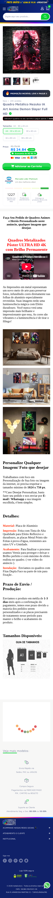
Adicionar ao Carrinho (28, 166)
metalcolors (17, 886)
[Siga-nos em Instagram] (10, 861)
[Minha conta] (42, 8)
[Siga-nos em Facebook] (5, 861)
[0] (46, 8)
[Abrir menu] (4, 9)
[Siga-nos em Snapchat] (26, 861)
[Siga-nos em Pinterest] (16, 861)
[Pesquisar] (45, 16)
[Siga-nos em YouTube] (21, 861)
